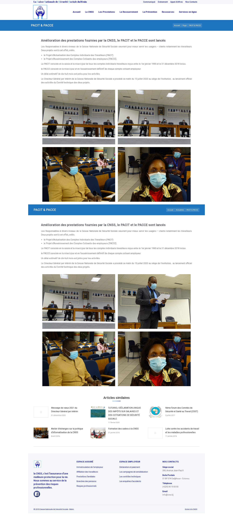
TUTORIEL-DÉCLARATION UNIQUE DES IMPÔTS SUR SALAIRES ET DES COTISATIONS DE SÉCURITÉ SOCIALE (124, 413)
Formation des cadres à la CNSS (123, 428)
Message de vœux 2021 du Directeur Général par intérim (64, 410)
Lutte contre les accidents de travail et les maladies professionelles (182, 430)
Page (184, 25)
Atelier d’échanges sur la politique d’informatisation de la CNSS (67, 430)
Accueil (177, 25)
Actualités (180, 210)
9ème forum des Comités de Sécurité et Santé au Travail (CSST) (181, 410)
